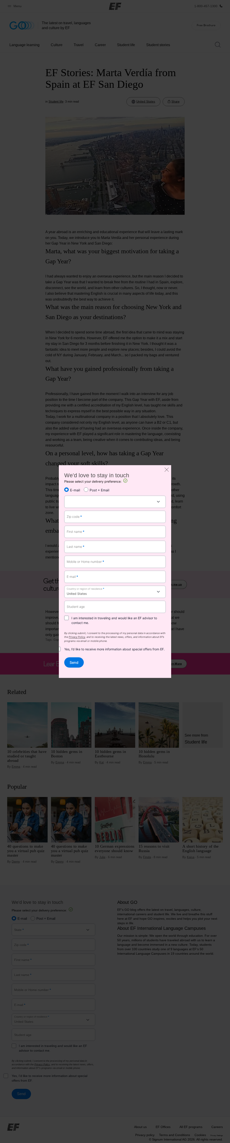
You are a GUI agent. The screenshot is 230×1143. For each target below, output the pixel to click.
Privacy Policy (77, 637)
